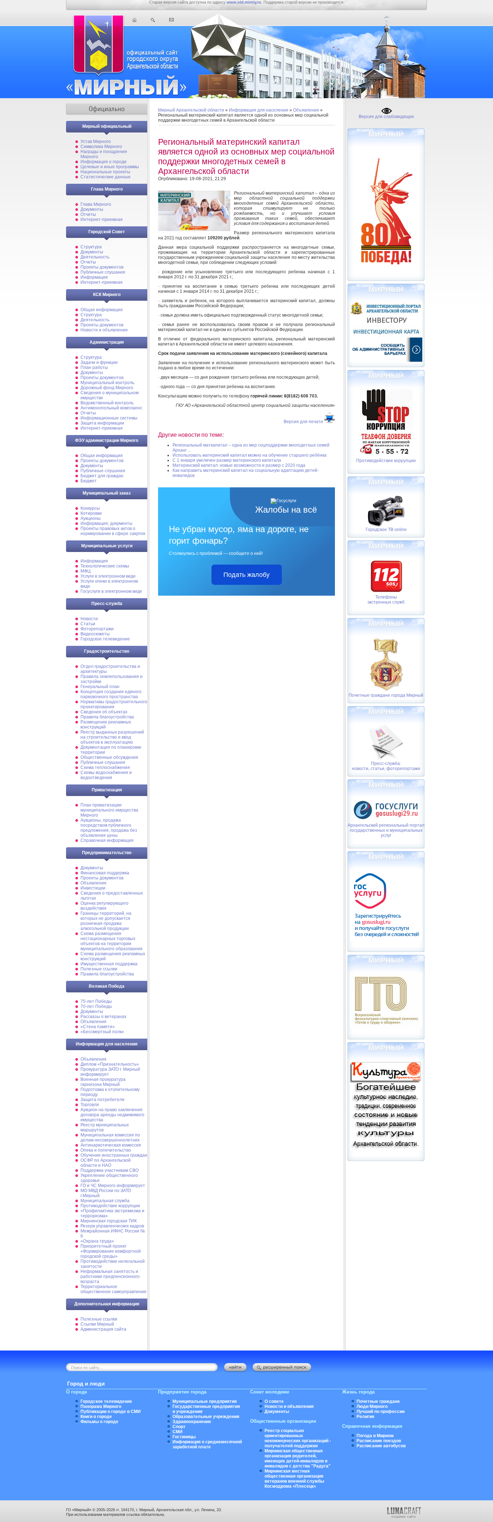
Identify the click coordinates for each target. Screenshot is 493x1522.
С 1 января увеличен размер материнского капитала (227, 460)
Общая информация (101, 309)
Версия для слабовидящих (386, 116)
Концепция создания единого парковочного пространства (110, 694)
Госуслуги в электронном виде (111, 591)
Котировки (91, 513)
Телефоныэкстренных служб (386, 600)
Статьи (87, 623)
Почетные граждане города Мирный (386, 695)
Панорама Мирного (100, 1406)
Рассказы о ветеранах (103, 1016)
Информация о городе (103, 161)
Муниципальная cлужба (105, 1200)
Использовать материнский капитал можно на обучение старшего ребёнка (250, 455)
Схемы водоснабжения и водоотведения (106, 775)
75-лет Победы (96, 1001)
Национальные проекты (105, 171)
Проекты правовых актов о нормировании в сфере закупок (112, 531)
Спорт (179, 1426)
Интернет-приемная (101, 219)
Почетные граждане (378, 1401)
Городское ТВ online (386, 529)
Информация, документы (106, 523)
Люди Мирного (372, 1406)
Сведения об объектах (103, 711)
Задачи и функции (99, 362)
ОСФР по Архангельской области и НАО (105, 1163)
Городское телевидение (105, 639)
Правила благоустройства (107, 716)
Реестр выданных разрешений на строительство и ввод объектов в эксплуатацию (112, 737)
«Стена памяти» (97, 1026)
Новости (89, 618)
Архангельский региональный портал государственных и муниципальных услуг (386, 830)
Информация (94, 277)
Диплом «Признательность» (109, 1064)
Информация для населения (258, 110)
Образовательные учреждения (206, 1416)
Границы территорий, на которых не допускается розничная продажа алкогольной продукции (105, 921)
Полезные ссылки (98, 968)
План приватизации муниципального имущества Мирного (109, 810)
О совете (274, 1401)
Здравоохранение (192, 1421)
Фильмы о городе (99, 1421)
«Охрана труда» (97, 1241)
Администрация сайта (103, 1329)
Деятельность (94, 257)
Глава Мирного (95, 204)
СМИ (178, 1431)
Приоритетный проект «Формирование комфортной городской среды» (110, 1251)
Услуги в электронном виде (108, 576)
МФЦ (85, 571)
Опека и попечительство (105, 1150)
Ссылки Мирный (97, 1324)
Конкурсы (90, 508)
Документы (91, 209)
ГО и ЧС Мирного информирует (112, 1185)
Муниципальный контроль (107, 382)
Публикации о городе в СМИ (110, 1411)
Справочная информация (107, 840)
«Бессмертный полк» (102, 1031)
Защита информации (102, 423)
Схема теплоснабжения (105, 767)
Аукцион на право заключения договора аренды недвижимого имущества (112, 1114)
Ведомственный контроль (107, 402)
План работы (94, 367)
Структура (91, 246)
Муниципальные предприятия (205, 1401)
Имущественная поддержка (109, 963)
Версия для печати (303, 421)
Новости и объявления (104, 329)
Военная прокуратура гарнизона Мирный (103, 1082)
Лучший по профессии (381, 1411)
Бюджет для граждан (101, 475)
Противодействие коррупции (110, 1205)
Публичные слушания (102, 272)
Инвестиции (92, 888)
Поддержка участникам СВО (109, 1170)
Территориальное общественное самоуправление (113, 1289)
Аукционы (90, 518)
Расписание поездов (379, 1440)
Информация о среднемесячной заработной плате (207, 1444)
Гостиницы (184, 1436)
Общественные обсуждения (109, 757)
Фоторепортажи (97, 628)
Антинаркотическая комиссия (110, 1145)
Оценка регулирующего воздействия (104, 906)
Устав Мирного (95, 141)
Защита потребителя (102, 1099)
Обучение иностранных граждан (113, 1155)
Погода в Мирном (375, 1435)
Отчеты (88, 214)
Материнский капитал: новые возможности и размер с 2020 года (239, 465)
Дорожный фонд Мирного (106, 387)
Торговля (89, 1104)
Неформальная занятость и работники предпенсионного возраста (110, 1276)
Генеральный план (99, 686)
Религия (365, 1416)
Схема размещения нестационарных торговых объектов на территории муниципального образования (111, 941)
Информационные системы (109, 418)
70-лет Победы (96, 1006)
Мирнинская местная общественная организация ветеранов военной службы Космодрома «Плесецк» (294, 1479)
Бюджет (88, 480)
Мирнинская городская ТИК (108, 1220)
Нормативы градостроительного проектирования (113, 704)
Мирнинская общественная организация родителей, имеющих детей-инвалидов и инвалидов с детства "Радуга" (298, 1458)
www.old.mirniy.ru (244, 2)
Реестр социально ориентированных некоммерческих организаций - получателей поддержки (298, 1438)
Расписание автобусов (381, 1445)
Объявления (93, 883)
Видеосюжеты (95, 633)
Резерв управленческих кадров (112, 1226)
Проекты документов (101, 267)
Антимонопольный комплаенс (111, 407)
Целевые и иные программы (109, 166)
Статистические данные (105, 176)
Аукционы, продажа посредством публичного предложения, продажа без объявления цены (108, 828)
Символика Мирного (101, 146)
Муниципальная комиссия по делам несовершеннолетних (110, 1137)
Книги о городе (96, 1416)
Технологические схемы (104, 566)
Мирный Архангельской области (191, 110)
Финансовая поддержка (104, 872)
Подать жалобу (246, 574)
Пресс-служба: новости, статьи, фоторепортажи (386, 766)
